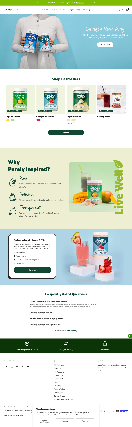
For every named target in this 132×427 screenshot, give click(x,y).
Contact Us (58, 375)
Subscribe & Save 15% (58, 10)
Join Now (100, 371)
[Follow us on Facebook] (6, 366)
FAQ (55, 382)
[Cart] (127, 10)
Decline (85, 421)
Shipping (58, 386)
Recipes (71, 10)
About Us (58, 368)
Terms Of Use (59, 396)
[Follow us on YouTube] (27, 366)
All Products (59, 365)
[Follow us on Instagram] (17, 366)
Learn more (80, 3)
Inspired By (86, 10)
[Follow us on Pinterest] (22, 366)
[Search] (119, 10)
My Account (59, 372)
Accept (65, 421)
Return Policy (59, 389)
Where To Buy (59, 379)
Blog (78, 10)
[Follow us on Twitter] (11, 366)
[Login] (123, 10)
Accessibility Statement (63, 399)
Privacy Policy (75, 415)
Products (45, 10)
